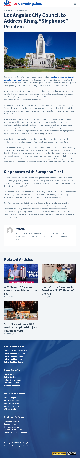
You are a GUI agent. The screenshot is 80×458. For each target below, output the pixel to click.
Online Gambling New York (14, 353)
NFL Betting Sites (11, 397)
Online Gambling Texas (13, 359)
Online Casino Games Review (15, 432)
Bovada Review (10, 424)
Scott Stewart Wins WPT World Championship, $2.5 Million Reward (20, 327)
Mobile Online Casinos (13, 380)
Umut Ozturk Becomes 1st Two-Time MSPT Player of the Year (58, 290)
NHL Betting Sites (11, 400)
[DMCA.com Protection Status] (59, 453)
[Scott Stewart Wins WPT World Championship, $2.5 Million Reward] (21, 310)
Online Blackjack (10, 377)
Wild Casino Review (11, 427)
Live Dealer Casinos (12, 382)
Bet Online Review (11, 421)
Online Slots (9, 374)
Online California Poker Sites (15, 350)
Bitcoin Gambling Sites (13, 385)
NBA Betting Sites (11, 403)
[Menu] (75, 3)
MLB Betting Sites (11, 406)
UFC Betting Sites (11, 409)
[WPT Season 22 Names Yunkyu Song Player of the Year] (21, 273)
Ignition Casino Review (13, 429)
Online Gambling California (14, 362)
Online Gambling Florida (13, 356)
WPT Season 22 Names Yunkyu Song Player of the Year (21, 290)
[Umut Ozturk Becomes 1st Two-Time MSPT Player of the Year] (59, 273)
